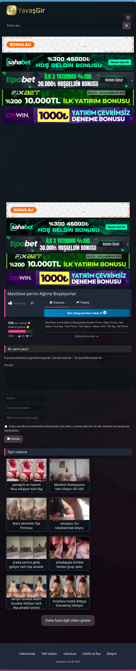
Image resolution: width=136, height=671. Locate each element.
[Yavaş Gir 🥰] (68, 11)
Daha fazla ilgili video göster (68, 620)
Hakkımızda (27, 654)
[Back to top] (125, 660)
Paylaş (84, 302)
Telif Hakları (49, 654)
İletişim (112, 654)
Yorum (8, 365)
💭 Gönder (13, 438)
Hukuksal (70, 654)
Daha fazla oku (85, 336)
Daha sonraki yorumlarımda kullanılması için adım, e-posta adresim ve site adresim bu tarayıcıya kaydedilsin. (66, 428)
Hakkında (58, 302)
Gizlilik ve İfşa (92, 654)
